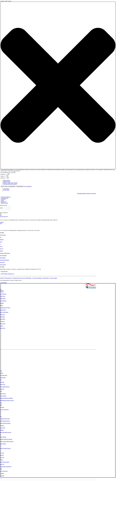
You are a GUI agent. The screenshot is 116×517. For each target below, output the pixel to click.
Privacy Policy (6, 190)
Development (8, 278)
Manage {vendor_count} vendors (10, 182)
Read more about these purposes (10, 184)
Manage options (6, 180)
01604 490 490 (4, 271)
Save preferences (20, 186)
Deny (6, 186)
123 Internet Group (16, 278)
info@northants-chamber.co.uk (7, 273)
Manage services (6, 181)
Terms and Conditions (37, 278)
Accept (2, 186)
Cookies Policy (46, 278)
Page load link (4, 282)
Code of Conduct (53, 278)
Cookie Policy (6, 188)
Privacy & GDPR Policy (26, 278)
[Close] (1, 478)
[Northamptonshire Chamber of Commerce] (86, 193)
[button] (58, 85)
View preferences (12, 186)
